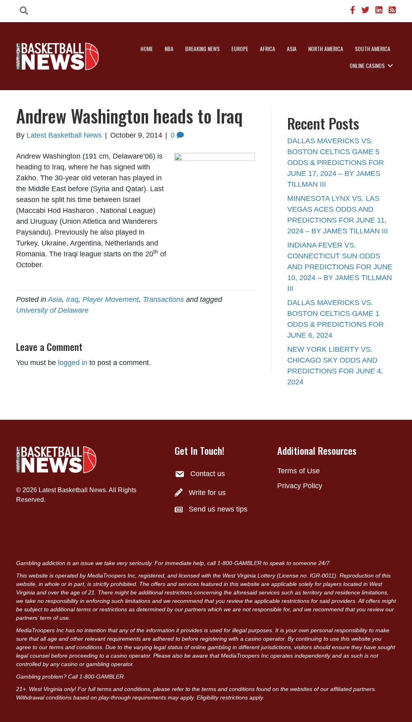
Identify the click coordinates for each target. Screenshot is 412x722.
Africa (267, 48)
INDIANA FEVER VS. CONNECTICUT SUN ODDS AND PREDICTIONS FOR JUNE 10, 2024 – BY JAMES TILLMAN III (339, 267)
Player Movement (110, 299)
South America (372, 48)
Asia (292, 48)
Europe (239, 48)
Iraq (72, 299)
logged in (72, 363)
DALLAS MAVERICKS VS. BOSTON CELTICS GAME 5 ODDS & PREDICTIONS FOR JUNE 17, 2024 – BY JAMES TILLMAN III (335, 162)
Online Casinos (367, 65)
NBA (169, 48)
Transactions (163, 299)
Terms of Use (298, 471)
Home (146, 48)
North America (325, 48)
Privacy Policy (299, 486)
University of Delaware (52, 310)
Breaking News (202, 48)
